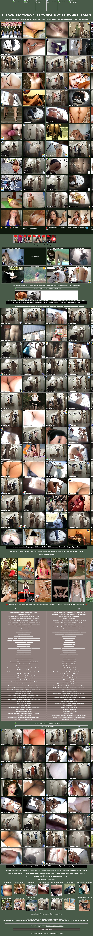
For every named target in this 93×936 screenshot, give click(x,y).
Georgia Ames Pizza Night (69, 699)
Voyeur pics (30, 302)
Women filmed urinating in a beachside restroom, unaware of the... (24, 648)
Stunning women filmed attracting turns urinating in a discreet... (24, 618)
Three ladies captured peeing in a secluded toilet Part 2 (24, 681)
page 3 (51, 285)
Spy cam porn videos (19, 302)
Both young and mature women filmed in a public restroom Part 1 (69, 717)
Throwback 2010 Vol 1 (69, 646)
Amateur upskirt (21, 920)
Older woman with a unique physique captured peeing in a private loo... (69, 614)
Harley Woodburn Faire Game (24, 649)
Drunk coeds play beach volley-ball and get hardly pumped (69, 622)
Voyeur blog (62, 302)
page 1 (38, 873)
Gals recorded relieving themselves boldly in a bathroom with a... (23, 616)
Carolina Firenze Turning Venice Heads (24, 642)
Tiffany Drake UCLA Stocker (69, 663)
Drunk (35, 19)
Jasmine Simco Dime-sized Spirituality (69, 673)
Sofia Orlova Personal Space (69, 636)
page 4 (55, 285)
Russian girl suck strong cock (24, 628)
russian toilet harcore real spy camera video (24, 677)
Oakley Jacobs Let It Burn (69, 679)
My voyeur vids (64, 920)
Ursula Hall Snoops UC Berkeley (69, 655)
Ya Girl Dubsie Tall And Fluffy (24, 673)
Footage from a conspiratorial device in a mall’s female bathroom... (69, 671)
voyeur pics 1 (18, 306)
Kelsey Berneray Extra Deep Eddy (69, 677)
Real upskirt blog (9, 920)
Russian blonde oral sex (69, 618)
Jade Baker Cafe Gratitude (24, 634)
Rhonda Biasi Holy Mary (69, 657)
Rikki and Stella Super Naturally (23, 691)
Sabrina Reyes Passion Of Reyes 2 (24, 626)
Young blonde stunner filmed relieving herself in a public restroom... (24, 655)
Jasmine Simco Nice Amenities (24, 651)
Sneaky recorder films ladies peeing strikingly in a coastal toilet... (23, 707)
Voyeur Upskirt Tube (73, 302)
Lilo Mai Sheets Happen (69, 644)
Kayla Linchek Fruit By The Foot (24, 709)
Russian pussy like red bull (69, 669)
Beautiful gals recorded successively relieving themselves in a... (24, 675)
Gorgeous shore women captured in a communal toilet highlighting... (69, 632)
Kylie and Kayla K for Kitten (24, 644)
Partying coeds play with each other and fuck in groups (69, 628)
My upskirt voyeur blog (49, 920)
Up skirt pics (74, 920)
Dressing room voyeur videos (24, 701)
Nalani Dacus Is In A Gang (69, 665)
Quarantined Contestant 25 (69, 624)
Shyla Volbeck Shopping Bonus (69, 691)
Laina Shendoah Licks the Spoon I (69, 719)
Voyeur (75, 19)
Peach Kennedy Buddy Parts (24, 669)
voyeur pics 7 (60, 306)
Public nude (56, 19)
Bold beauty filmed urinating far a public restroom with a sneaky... (69, 687)
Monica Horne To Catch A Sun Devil (23, 719)
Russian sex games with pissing (24, 665)
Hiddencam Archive (41, 302)
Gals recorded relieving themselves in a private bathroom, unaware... (69, 697)
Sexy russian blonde (24, 630)
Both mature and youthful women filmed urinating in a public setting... (24, 667)
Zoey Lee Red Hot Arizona (69, 638)
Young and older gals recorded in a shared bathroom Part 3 (24, 612)
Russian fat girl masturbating (24, 663)
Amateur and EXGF (26, 19)
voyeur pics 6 (53, 306)
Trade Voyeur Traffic (46, 929)
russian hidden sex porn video (69, 705)
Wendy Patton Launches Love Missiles (24, 693)
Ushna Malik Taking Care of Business (69, 630)
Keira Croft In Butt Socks (24, 705)
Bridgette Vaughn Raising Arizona (69, 707)
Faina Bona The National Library (24, 632)
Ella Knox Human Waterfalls (69, 649)
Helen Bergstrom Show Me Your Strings (23, 636)
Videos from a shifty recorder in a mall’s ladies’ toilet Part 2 (24, 661)
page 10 (78, 285)
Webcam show (53, 302)
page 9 (74, 285)
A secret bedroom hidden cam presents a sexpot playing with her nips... (69, 715)
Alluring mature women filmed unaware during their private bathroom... (69, 620)
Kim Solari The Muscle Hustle (69, 667)
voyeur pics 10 (80, 306)
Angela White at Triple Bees (69, 681)
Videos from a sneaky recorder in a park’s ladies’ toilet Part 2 (69, 634)
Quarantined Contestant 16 (69, 651)
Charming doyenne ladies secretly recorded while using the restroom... (24, 689)
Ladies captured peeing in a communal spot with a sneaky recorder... (23, 671)
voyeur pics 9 (73, 306)
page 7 (66, 285)
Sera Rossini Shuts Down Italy (24, 703)
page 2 (48, 285)
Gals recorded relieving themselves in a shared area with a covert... (24, 624)
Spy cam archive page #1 (40, 285)
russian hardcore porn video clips (69, 701)
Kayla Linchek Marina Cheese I (24, 715)
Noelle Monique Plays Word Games (69, 689)
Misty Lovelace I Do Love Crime (23, 653)
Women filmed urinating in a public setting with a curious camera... (24, 622)
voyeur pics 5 (46, 306)
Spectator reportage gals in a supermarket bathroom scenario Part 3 (24, 638)
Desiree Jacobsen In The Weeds (24, 711)
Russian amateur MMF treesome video (24, 657)
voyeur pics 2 (25, 306)
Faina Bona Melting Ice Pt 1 (23, 646)
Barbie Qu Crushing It (69, 713)
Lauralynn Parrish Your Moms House (24, 679)
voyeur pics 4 (39, 306)
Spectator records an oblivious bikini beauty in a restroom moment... (23, 717)
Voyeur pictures (83, 19)
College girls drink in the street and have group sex (69, 683)
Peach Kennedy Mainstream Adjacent (69, 653)
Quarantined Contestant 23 (69, 659)
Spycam (63, 19)
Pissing (48, 19)
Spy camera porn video (55, 933)
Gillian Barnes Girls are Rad (69, 709)
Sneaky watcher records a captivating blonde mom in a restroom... (24, 713)
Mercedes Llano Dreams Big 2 (24, 659)
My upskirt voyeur (34, 920)
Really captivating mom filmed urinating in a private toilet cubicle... (69, 626)
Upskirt (69, 19)
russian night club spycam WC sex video (69, 616)
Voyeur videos (85, 920)
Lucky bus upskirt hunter (24, 614)
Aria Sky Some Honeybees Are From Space (24, 697)
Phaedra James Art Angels (69, 675)
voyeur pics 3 (32, 306)
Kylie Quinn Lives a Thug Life (69, 661)
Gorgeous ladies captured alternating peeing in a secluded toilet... (69, 693)
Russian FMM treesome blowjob (69, 695)
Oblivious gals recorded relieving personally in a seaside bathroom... (24, 640)
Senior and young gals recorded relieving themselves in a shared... (24, 685)
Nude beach (41, 19)
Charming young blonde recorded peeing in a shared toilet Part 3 (69, 612)
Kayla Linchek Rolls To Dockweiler (69, 711)
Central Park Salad (69, 640)
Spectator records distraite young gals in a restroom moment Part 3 (24, 695)
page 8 (70, 285)
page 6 (63, 285)
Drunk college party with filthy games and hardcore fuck (23, 620)
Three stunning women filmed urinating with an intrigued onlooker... (24, 699)
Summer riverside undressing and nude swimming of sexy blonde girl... (24, 687)
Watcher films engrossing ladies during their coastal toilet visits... (69, 648)
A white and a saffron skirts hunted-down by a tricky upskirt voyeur (69, 685)
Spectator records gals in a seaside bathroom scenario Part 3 (69, 703)
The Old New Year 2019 (69, 642)
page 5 (59, 285)
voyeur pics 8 (67, 306)
